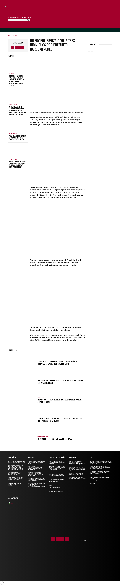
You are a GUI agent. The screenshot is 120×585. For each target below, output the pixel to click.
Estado (11, 73)
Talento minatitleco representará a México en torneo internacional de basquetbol (35, 468)
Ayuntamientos (14, 133)
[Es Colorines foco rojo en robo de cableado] (22, 437)
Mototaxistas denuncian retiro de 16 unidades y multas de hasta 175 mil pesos (60, 381)
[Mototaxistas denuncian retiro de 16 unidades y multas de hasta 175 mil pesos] (22, 380)
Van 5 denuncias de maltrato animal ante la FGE (77, 481)
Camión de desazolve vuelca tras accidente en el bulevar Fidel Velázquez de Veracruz (60, 419)
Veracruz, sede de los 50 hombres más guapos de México (77, 478)
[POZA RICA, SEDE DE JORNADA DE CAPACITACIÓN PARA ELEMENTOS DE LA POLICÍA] (18, 125)
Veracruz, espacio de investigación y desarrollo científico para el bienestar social (56, 483)
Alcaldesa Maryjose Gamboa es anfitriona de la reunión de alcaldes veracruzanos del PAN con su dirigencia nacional (17, 110)
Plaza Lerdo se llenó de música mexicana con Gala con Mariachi (16, 462)
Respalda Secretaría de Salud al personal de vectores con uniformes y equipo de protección (100, 467)
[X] (19, 47)
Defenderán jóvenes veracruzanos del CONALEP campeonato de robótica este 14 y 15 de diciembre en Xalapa (57, 489)
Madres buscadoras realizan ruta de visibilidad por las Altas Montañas (60, 400)
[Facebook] (12, 47)
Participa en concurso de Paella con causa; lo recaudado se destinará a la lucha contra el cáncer (77, 463)
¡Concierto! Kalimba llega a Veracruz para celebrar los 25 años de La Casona (16, 473)
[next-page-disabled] (92, 50)
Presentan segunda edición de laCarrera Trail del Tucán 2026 (36, 462)
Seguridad (16, 36)
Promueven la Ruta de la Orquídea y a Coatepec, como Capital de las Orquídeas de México (77, 469)
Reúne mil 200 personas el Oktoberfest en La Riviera (76, 474)
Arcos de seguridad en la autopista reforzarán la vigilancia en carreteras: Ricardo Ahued (57, 362)
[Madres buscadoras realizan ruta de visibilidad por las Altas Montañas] (22, 399)
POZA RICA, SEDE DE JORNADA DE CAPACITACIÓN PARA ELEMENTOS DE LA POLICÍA (17, 138)
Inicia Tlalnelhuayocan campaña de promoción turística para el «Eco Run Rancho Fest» (35, 474)
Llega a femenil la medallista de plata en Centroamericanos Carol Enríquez (36, 479)
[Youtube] (22, 47)
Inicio (9, 36)
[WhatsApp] (67, 105)
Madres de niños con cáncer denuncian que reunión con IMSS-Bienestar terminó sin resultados (101, 462)
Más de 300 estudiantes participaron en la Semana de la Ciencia (57, 462)
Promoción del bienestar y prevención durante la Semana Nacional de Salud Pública (100, 477)
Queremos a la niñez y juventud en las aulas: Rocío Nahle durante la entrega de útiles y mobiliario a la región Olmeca (16, 80)
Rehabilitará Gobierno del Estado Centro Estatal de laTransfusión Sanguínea (99, 482)
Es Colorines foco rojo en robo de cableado (55, 439)
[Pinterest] (61, 105)
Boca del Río (13, 104)
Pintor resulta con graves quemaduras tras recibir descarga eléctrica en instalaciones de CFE (17, 164)
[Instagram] (16, 47)
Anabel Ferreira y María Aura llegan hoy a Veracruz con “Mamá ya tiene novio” (15, 478)
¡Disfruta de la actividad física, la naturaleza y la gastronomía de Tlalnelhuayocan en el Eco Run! (36, 485)
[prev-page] (89, 50)
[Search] (28, 20)
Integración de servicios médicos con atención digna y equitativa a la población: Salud (100, 472)
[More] (72, 105)
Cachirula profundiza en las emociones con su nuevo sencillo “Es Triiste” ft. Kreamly (15, 484)
